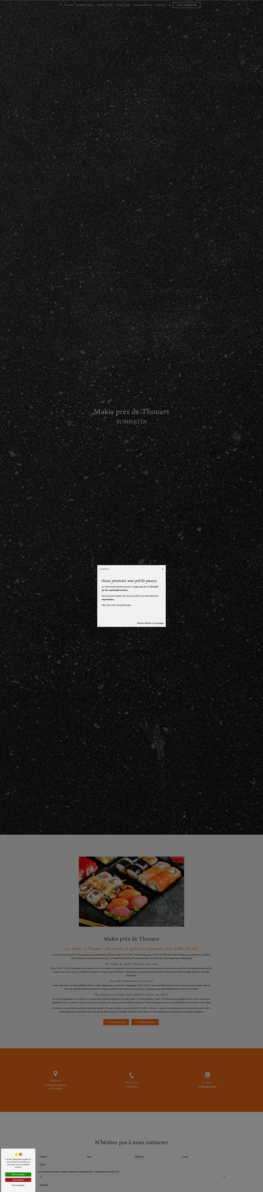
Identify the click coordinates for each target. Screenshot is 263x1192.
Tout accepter (18, 1174)
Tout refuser (18, 1179)
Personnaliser (18, 1185)
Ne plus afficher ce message (150, 623)
